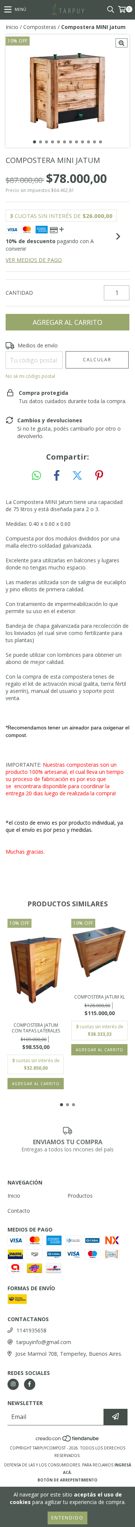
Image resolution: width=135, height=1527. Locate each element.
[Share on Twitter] (77, 475)
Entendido (67, 1518)
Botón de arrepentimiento (68, 1480)
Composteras (39, 26)
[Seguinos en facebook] (29, 1384)
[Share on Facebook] (56, 475)
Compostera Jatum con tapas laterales (36, 1028)
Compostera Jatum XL (99, 997)
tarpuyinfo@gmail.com (43, 1342)
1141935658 (31, 1330)
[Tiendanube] (67, 1440)
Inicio (12, 26)
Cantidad (19, 292)
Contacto (19, 1210)
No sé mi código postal (30, 376)
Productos (80, 1195)
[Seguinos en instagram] (13, 1384)
